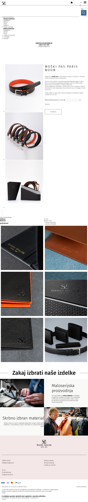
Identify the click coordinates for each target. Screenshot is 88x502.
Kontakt (5, 38)
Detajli (9, 217)
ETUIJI (5, 24)
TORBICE (6, 25)
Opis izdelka (4, 217)
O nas (4, 470)
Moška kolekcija (8, 27)
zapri (4, 489)
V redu (4, 499)
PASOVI (5, 22)
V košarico (53, 112)
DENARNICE (6, 20)
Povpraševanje (6, 472)
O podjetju (6, 37)
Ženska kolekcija (8, 17)
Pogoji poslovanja (7, 474)
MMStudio (83, 486)
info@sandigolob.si (8, 463)
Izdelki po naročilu (9, 35)
